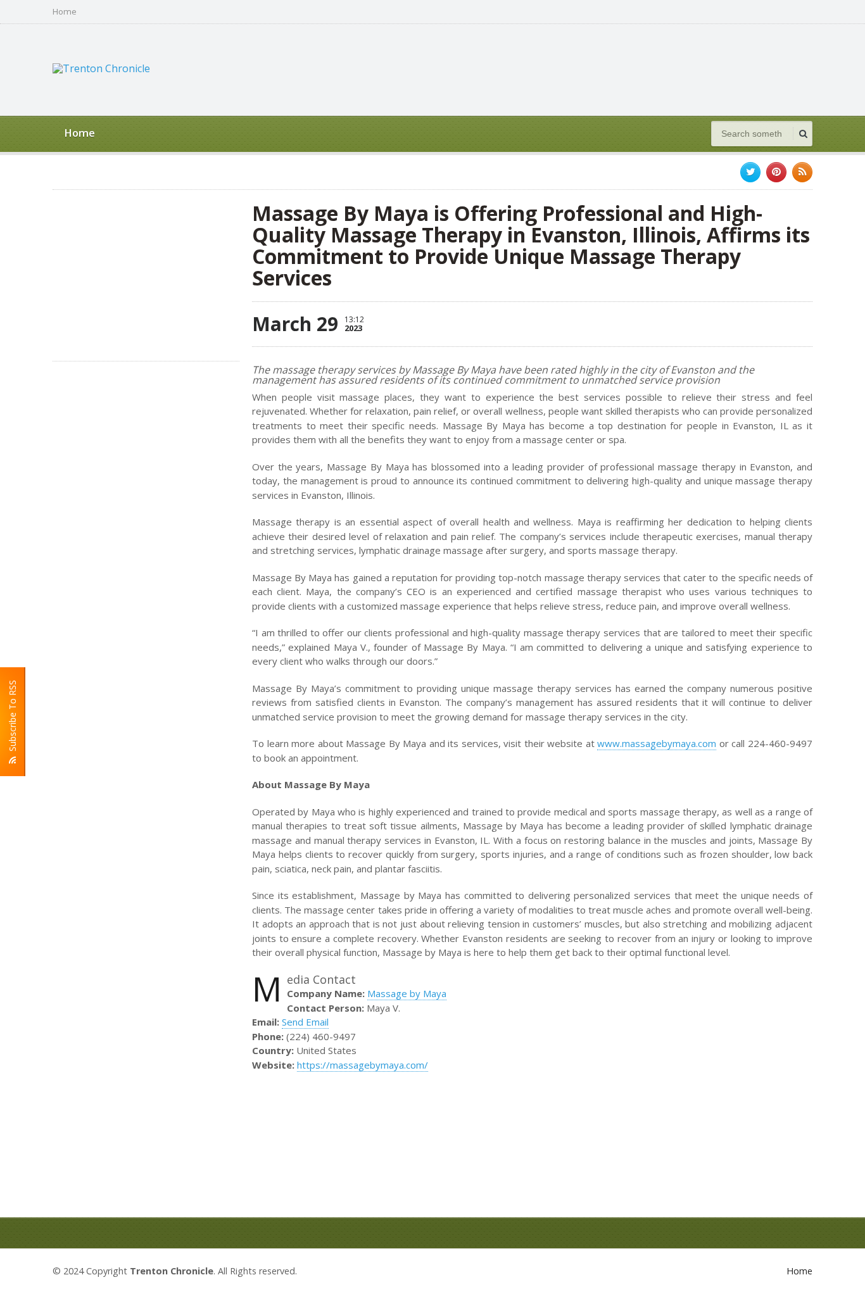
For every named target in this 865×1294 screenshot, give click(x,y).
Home (65, 12)
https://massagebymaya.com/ (362, 1064)
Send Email (305, 1021)
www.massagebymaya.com (656, 743)
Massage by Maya (406, 993)
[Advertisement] (581, 68)
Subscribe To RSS (12, 718)
